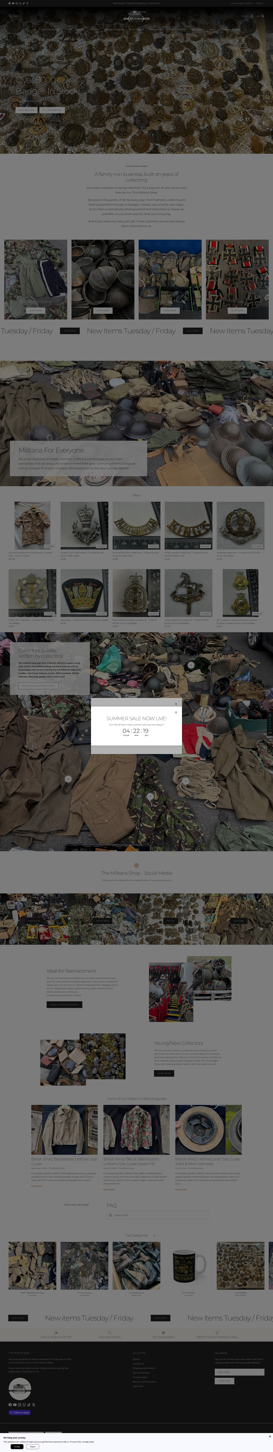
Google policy (88, 1441)
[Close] (270, 1435)
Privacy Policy (76, 1441)
